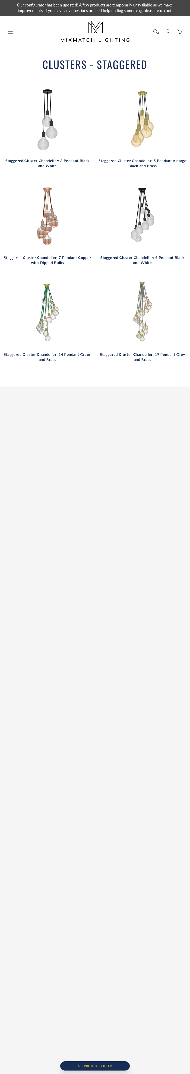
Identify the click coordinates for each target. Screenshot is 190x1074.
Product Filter (98, 1066)
